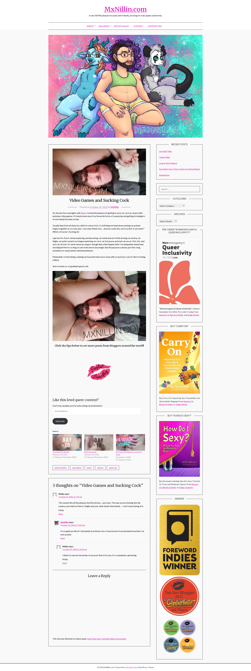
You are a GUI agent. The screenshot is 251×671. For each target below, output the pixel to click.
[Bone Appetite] (98, 442)
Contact (139, 26)
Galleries (104, 26)
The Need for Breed (61, 452)
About (90, 26)
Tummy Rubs (164, 157)
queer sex (113, 467)
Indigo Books (193, 315)
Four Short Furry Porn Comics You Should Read (179, 169)
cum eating (76, 467)
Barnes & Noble (176, 315)
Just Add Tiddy (165, 151)
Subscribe (60, 421)
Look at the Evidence (168, 163)
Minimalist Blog (132, 667)
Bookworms (164, 175)
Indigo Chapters (186, 487)
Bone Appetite (90, 452)
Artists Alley (121, 26)
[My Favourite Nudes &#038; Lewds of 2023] (130, 442)
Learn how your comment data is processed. (106, 638)
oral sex (100, 467)
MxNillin (115, 207)
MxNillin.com (125, 9)
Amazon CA (164, 315)
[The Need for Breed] (67, 442)
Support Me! (155, 26)
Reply (60, 514)
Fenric (83, 213)
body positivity (61, 467)
